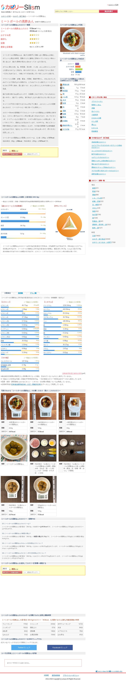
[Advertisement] (21, 177)
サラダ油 (66, 129)
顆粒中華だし (67, 125)
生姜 (64, 103)
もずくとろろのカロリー (100, 157)
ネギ (64, 100)
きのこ (94, 208)
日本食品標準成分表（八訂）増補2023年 (26, 384)
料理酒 (65, 91)
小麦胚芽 (95, 115)
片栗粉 (65, 121)
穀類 (93, 188)
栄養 (3, 43)
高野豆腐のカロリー (99, 174)
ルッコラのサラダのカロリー (102, 151)
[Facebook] (60, 647)
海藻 (93, 211)
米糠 (93, 108)
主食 (93, 236)
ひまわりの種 (96, 118)
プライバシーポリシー (71, 675)
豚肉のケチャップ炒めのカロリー (104, 167)
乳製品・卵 (96, 221)
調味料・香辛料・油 (99, 224)
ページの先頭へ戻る (116, 671)
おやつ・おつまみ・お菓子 (101, 242)
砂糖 (64, 114)
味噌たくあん (96, 105)
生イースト (96, 111)
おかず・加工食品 (98, 239)
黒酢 (64, 111)
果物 (93, 195)
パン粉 (65, 97)
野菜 (93, 191)
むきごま (95, 128)
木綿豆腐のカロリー (99, 142)
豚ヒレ (94, 125)
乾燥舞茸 (95, 131)
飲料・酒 (95, 228)
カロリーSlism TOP (103, 671)
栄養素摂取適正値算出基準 (72, 373)
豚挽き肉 (66, 84)
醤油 (64, 117)
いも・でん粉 (97, 198)
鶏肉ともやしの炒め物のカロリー (104, 161)
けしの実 (95, 121)
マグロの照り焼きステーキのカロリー (105, 171)
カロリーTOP (113, 5)
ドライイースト (97, 101)
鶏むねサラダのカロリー (100, 164)
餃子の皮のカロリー (99, 154)
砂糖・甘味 (96, 201)
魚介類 (94, 215)
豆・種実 (95, 205)
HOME (46, 675)
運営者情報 (56, 675)
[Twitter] (24, 647)
